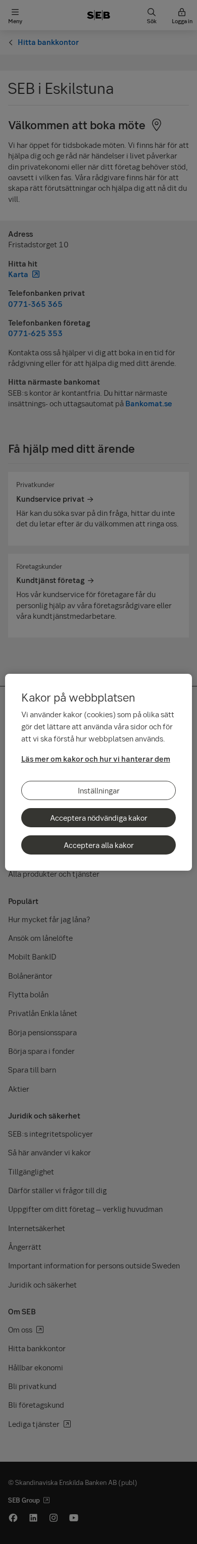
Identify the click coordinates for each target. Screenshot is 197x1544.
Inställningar (99, 790)
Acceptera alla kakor (99, 845)
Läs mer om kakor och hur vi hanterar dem (95, 759)
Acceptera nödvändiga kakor (98, 818)
